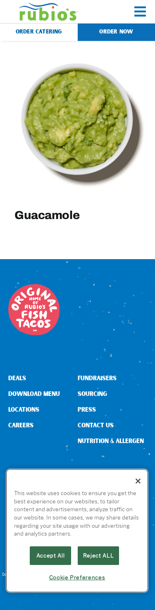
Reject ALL (98, 555)
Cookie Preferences (77, 577)
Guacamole (46, 215)
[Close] (138, 481)
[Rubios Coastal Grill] (48, 6)
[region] (77, 531)
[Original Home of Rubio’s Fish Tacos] (34, 287)
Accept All (50, 555)
